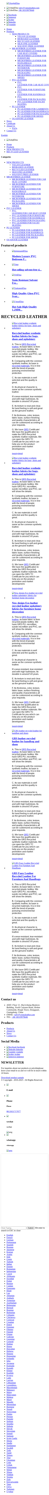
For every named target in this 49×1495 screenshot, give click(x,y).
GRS (26, 429)
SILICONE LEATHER (27, 43)
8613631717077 (14, 1111)
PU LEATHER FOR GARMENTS (32, 109)
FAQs (14, 128)
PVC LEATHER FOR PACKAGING (31, 98)
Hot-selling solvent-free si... (27, 269)
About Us (11, 126)
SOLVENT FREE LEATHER (30, 46)
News (9, 121)
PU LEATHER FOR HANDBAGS (33, 111)
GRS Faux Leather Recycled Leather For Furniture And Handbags (26, 876)
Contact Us (11, 131)
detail (20, 453)
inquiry (15, 453)
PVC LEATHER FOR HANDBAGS (31, 93)
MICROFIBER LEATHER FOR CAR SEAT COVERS (31, 52)
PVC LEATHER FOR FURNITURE (31, 88)
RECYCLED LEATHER (28, 41)
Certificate (11, 123)
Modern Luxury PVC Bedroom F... (24, 258)
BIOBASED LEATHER (28, 39)
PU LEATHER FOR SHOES (30, 116)
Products (10, 31)
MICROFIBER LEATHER (24, 48)
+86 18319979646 (26, 10)
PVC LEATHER (19, 80)
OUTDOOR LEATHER (22, 118)
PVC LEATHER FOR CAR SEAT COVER (29, 212)
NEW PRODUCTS (20, 34)
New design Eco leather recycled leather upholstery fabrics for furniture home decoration (27, 607)
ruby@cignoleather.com (29, 8)
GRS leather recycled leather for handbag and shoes (25, 741)
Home (9, 29)
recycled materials (21, 366)
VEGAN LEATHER (26, 36)
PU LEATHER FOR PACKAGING (28, 235)
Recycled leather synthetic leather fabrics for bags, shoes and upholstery (26, 336)
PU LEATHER (18, 106)
